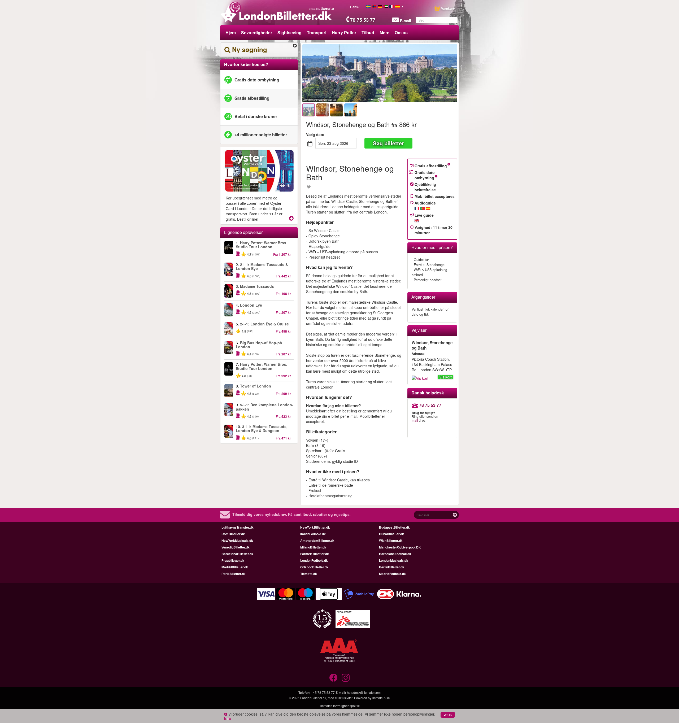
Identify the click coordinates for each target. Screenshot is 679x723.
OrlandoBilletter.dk (314, 567)
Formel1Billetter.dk (314, 553)
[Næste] (422, 73)
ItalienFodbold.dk (313, 534)
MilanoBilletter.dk (313, 547)
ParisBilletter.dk (233, 573)
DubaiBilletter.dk (391, 534)
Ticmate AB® (380, 697)
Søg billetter (388, 143)
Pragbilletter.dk (232, 560)
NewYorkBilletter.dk (315, 527)
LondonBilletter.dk (313, 697)
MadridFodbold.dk (392, 573)
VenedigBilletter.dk (235, 547)
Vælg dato (315, 134)
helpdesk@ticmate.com (364, 692)
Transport (317, 32)
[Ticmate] (321, 8)
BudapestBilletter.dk (394, 527)
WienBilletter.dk (391, 540)
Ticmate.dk (308, 573)
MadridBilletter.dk (234, 567)
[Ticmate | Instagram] (346, 678)
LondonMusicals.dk (393, 560)
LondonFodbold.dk (314, 560)
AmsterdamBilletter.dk (317, 540)
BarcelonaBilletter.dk (237, 553)
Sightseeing (289, 32)
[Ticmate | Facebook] (333, 678)
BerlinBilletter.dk (391, 567)
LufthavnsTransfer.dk (237, 527)
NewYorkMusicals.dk (237, 540)
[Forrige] (337, 73)
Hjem (230, 32)
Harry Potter (344, 32)
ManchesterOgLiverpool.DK (400, 547)
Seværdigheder (256, 32)
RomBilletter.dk (233, 534)
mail (415, 420)
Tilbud (368, 32)
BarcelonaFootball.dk (395, 553)
